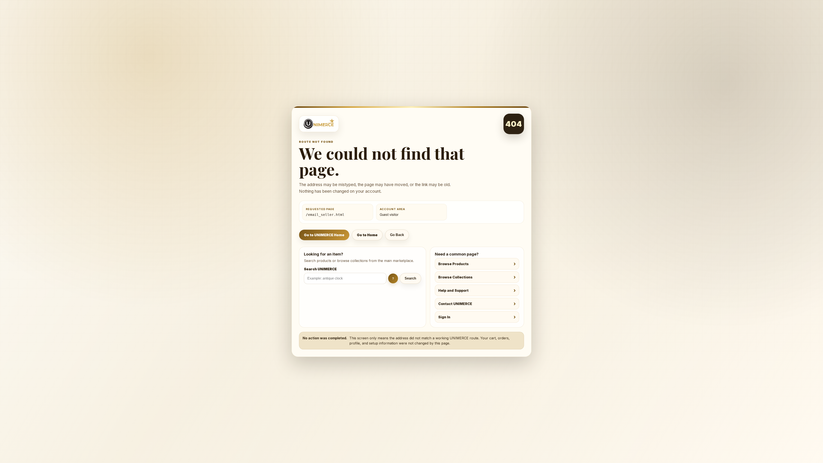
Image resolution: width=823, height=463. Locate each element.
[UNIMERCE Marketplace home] (319, 124)
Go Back (397, 235)
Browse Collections (455, 277)
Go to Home (367, 235)
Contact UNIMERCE (455, 304)
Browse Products (453, 264)
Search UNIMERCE (320, 269)
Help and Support (453, 290)
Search (410, 278)
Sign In (444, 317)
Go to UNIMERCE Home (324, 235)
